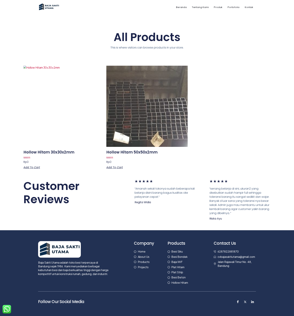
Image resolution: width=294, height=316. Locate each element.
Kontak (249, 7)
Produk (218, 7)
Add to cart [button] (31, 167)
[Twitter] (245, 301)
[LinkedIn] (252, 301)
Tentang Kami (200, 7)
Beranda (181, 7)
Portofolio (234, 7)
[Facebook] (237, 301)
